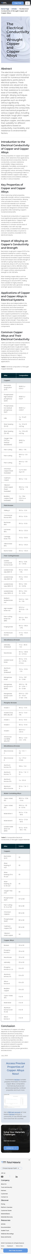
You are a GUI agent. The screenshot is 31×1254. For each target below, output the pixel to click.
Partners (3, 1190)
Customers (4, 1194)
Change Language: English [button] (9, 1168)
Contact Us (11, 1148)
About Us (3, 1184)
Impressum (10, 1246)
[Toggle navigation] (27, 3)
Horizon (12, 1114)
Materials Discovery (7, 1217)
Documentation (6, 1227)
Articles (3, 1224)
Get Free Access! (15, 1250)
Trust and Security (6, 1187)
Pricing (3, 1204)
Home (2, 1246)
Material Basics (5, 1214)
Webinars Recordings (7, 1234)
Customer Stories (6, 1210)
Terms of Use (19, 1246)
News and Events (6, 1237)
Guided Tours (5, 1230)
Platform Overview (6, 1207)
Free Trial (18, 3)
